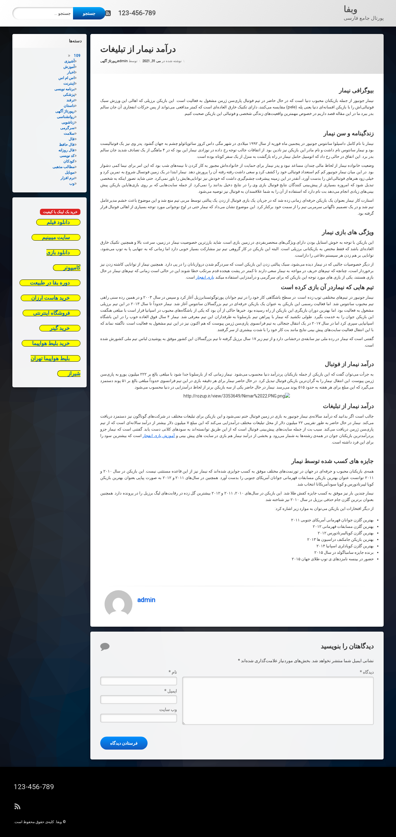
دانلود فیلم (58, 222)
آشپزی (69, 61)
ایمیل (170, 690)
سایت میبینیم (56, 237)
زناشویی (68, 122)
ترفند (71, 100)
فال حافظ (67, 144)
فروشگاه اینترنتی (51, 313)
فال (72, 139)
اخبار (71, 72)
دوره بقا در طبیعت (50, 283)
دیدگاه (367, 672)
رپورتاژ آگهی (108, 61)
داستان (69, 105)
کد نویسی (67, 156)
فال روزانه (66, 150)
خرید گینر (60, 328)
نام (173, 672)
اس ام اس (66, 78)
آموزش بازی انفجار (159, 435)
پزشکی (69, 94)
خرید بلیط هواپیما (51, 343)
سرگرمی (67, 128)
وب (72, 183)
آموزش (69, 67)
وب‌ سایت (168, 709)
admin (122, 61)
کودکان (69, 161)
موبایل (70, 172)
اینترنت (69, 83)
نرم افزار (68, 178)
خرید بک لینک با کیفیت (60, 212)
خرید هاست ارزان (50, 298)
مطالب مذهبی (64, 167)
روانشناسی (66, 117)
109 (77, 55)
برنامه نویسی (64, 89)
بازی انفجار (205, 277)
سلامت (69, 133)
